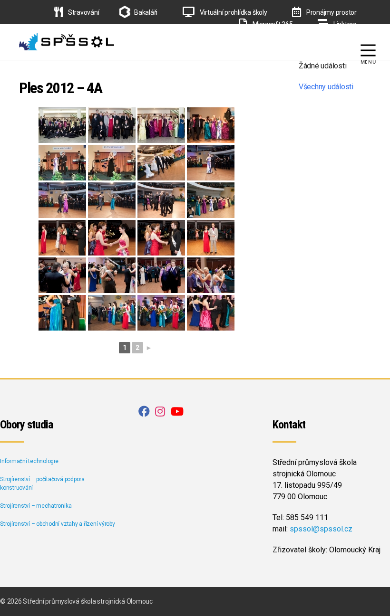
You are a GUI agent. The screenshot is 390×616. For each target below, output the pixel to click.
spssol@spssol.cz (321, 528)
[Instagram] (354, 36)
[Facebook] (339, 36)
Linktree (344, 24)
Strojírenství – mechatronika (35, 505)
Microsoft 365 (271, 24)
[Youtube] (371, 36)
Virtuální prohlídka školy (232, 12)
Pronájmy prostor (331, 12)
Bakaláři (145, 12)
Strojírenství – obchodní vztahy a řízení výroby (57, 524)
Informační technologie (29, 461)
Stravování (83, 12)
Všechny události (326, 86)
